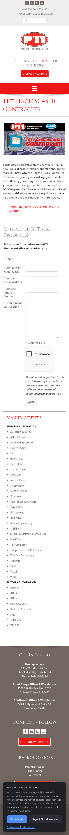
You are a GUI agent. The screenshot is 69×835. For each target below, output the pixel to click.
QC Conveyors (18, 604)
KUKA (13, 593)
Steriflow (15, 539)
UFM (13, 566)
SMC (12, 614)
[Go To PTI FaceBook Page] (27, 3)
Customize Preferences (21, 827)
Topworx (15, 560)
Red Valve (16, 517)
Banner (14, 588)
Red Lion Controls (20, 609)
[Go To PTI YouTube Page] (42, 3)
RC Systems (17, 512)
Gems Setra (17, 458)
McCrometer (17, 485)
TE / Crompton (18, 544)
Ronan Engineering (21, 523)
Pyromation (17, 507)
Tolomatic (16, 620)
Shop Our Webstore (34, 73)
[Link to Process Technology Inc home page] (34, 41)
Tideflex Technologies (23, 555)
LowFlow (15, 475)
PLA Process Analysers (23, 501)
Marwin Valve (17, 480)
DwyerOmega (18, 448)
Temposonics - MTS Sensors (26, 550)
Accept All (17, 819)
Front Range (35, 770)
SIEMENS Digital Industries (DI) (28, 534)
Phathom (15, 496)
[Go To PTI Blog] (37, 3)
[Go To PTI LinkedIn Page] (32, 3)
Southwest (34, 775)
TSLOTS (15, 625)
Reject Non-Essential (45, 819)
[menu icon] (34, 88)
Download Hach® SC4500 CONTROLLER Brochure (33, 209)
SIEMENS (15, 528)
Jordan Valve (17, 469)
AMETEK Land (18, 437)
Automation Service (21, 442)
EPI (12, 453)
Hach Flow (16, 464)
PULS (13, 598)
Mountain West (34, 766)
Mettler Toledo (18, 491)
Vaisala (14, 571)
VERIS (13, 577)
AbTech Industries (20, 431)
